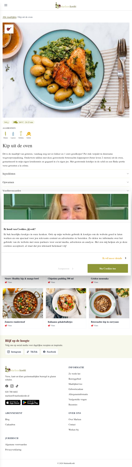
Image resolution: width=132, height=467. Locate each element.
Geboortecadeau (76, 389)
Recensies (73, 404)
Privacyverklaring (13, 449)
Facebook (51, 351)
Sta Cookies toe (107, 268)
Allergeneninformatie (78, 394)
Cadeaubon (10, 424)
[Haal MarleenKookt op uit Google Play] (30, 402)
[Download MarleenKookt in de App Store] (13, 402)
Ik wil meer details (112, 258)
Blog (7, 419)
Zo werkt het (74, 373)
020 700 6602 (11, 391)
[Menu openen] (6, 5)
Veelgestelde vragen (78, 399)
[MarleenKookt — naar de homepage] (66, 5)
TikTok (34, 351)
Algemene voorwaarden (16, 444)
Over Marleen (75, 419)
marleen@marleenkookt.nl (17, 395)
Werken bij (73, 429)
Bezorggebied (75, 378)
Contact (72, 424)
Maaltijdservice (75, 383)
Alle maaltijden (9, 17)
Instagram (16, 351)
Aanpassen (63, 268)
